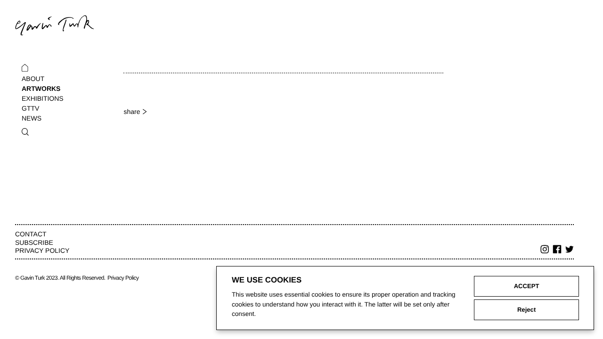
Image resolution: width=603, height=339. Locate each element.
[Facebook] (557, 250)
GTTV (30, 108)
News (31, 118)
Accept (526, 286)
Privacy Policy (42, 250)
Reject (526, 309)
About (33, 78)
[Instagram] (545, 250)
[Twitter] (569, 250)
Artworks (41, 88)
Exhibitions (43, 98)
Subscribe (34, 242)
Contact (31, 234)
